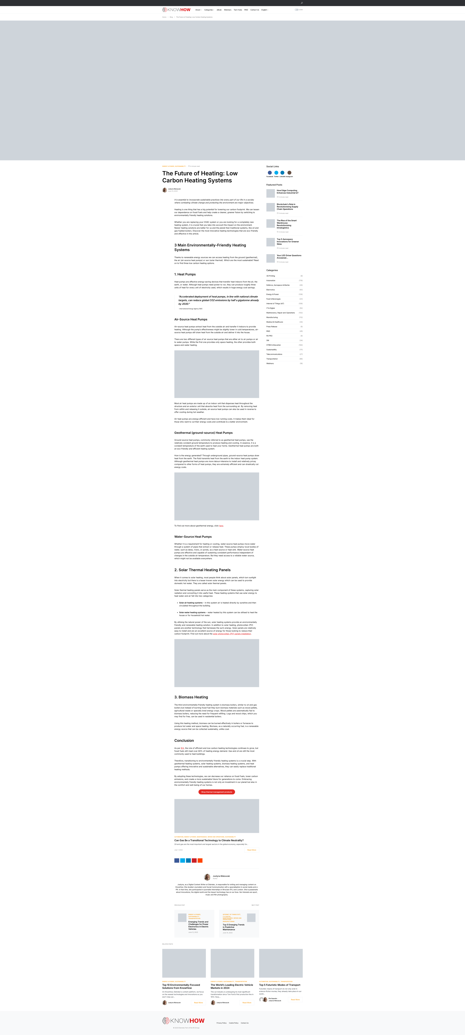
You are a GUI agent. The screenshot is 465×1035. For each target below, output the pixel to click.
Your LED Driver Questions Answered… (289, 256)
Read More (251, 850)
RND (268, 331)
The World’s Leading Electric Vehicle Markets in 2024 (232, 986)
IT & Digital (227, 916)
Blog (171, 17)
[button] (302, 3)
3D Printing (270, 276)
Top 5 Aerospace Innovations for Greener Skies (288, 241)
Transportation (194, 918)
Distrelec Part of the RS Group (178, 1028)
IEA (182, 748)
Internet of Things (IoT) (231, 914)
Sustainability (180, 166)
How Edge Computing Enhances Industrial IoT (288, 191)
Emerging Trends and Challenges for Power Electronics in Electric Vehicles (198, 925)
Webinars (270, 363)
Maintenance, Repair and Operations (210, 837)
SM (267, 340)
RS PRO (269, 336)
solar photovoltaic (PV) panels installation (232, 634)
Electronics (270, 290)
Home (164, 17)
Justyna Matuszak (174, 189)
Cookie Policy (233, 1023)
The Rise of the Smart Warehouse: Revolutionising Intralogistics (287, 224)
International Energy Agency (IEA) (190, 309)
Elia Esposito (273, 998)
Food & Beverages (273, 299)
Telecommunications (274, 354)
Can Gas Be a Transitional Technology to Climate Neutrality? (209, 840)
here (221, 525)
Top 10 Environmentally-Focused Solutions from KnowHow (181, 986)
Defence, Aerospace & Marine (278, 285)
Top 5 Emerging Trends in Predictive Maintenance (233, 927)
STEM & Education (273, 345)
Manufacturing (228, 921)
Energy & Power (168, 166)
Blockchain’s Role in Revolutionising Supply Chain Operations (287, 206)
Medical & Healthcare (274, 322)
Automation (178, 837)
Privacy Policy (222, 1023)
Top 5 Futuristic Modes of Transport (279, 984)
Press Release (271, 327)
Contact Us (244, 1023)
